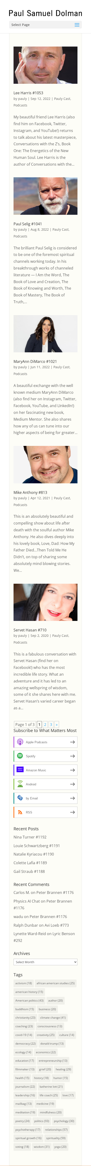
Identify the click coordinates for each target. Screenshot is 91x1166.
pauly (22, 98)
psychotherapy (27, 1130)
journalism (25, 1087)
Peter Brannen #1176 (55, 892)
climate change (53, 1018)
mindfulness (51, 1112)
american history (29, 992)
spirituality (56, 1138)
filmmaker (25, 1069)
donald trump (52, 1044)
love (68, 1095)
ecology (23, 1052)
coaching (24, 1026)
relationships (56, 1130)
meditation (25, 1112)
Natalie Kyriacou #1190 (34, 854)
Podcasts (20, 105)
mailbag (23, 1104)
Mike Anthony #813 (30, 492)
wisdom (42, 1147)
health (22, 1078)
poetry (22, 1121)
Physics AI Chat (27, 901)
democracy (25, 1044)
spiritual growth (28, 1138)
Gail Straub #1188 (29, 871)
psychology (64, 1121)
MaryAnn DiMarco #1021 (35, 361)
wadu (18, 916)
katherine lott (51, 1087)
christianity (25, 1018)
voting (22, 1147)
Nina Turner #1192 (30, 837)
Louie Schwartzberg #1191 (37, 845)
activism (23, 983)
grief (45, 1069)
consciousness (50, 1026)
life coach (49, 1095)
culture (66, 1035)
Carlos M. (22, 892)
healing (63, 1069)
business (47, 1009)
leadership (25, 1095)
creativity (46, 1035)
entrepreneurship (53, 1061)
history (41, 1078)
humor (60, 1078)
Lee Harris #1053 (28, 92)
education (24, 1061)
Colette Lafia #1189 (30, 862)
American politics (29, 1000)
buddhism (24, 1009)
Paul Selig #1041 (28, 223)
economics (46, 1052)
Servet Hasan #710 (30, 630)
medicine (45, 1104)
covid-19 (23, 1035)
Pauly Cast (62, 98)
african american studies (56, 983)
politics (41, 1121)
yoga (60, 1147)
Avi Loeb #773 (57, 925)
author (55, 1000)
